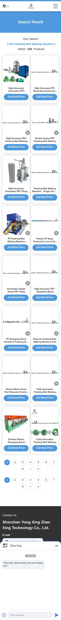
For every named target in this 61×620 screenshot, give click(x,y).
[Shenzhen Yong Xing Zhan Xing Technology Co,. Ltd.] (31, 6)
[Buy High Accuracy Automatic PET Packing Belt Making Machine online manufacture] (16, 70)
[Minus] (56, 546)
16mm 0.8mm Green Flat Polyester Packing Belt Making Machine (16, 392)
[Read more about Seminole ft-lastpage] (38, 486)
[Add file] (4, 615)
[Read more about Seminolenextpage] (30, 486)
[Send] (56, 615)
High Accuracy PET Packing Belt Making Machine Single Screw (16, 141)
